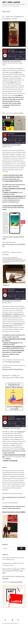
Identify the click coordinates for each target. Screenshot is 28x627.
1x (12, 56)
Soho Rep (15, 316)
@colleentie (21, 431)
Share (23, 59)
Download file (6, 61)
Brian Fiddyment (6, 316)
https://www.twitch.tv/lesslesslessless (12, 369)
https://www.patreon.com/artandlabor (13, 512)
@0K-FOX (13, 82)
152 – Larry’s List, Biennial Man (13, 113)
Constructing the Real (16, 582)
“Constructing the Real (11, 181)
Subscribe (17, 59)
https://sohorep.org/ (14, 361)
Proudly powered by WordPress (10, 623)
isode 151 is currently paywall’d (13, 205)
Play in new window (15, 61)
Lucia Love (16, 569)
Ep (3, 205)
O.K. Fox (18, 576)
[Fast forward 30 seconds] (16, 56)
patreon (7, 105)
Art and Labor (11, 2)
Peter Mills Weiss (7, 314)
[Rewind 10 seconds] (9, 56)
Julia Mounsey (17, 314)
